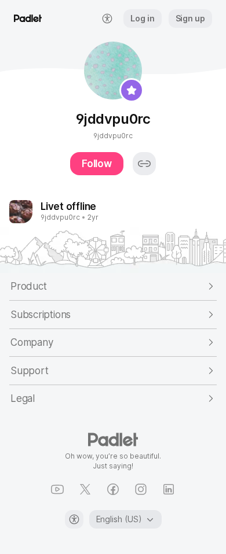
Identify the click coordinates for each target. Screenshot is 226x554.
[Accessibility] (74, 519)
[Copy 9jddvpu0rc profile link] (144, 163)
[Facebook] (113, 489)
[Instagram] (141, 489)
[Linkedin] (169, 489)
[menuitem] (107, 18)
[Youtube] (57, 489)
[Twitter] (85, 489)
